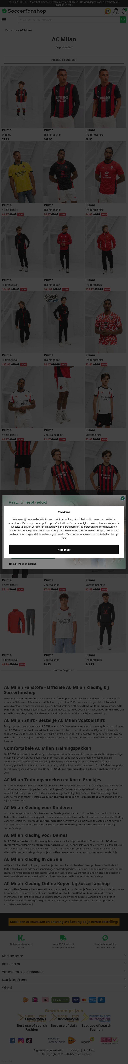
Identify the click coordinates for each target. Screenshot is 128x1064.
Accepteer (64, 549)
